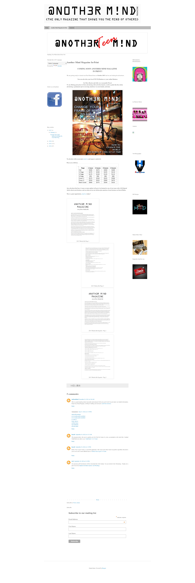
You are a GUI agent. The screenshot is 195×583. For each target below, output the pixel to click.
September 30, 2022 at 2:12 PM (82, 461)
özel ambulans (75, 424)
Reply (73, 406)
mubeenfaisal (75, 399)
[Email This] (72, 386)
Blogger (104, 568)
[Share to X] (76, 386)
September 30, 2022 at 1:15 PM (83, 447)
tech (73, 461)
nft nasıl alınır (75, 426)
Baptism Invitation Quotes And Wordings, (90, 465)
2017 (50, 130)
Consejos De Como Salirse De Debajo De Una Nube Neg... (56, 136)
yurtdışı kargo (75, 423)
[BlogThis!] (74, 386)
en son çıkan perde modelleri (78, 416)
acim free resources (106, 403)
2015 (50, 143)
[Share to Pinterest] (79, 386)
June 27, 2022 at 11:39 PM (85, 412)
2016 (50, 141)
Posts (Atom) (76, 502)
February (52, 132)
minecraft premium (76, 414)
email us (85, 159)
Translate (59, 66)
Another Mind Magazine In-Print (59, 28)
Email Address (97, 519)
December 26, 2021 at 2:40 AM (86, 399)
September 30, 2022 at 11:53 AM (84, 434)
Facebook (72, 28)
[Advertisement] (90, 551)
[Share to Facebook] (77, 386)
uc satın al (74, 419)
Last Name (72, 533)
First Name (72, 526)
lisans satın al (75, 421)
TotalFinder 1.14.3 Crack (92, 439)
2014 (50, 146)
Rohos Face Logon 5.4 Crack (99, 451)
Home (46, 28)
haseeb (73, 434)
